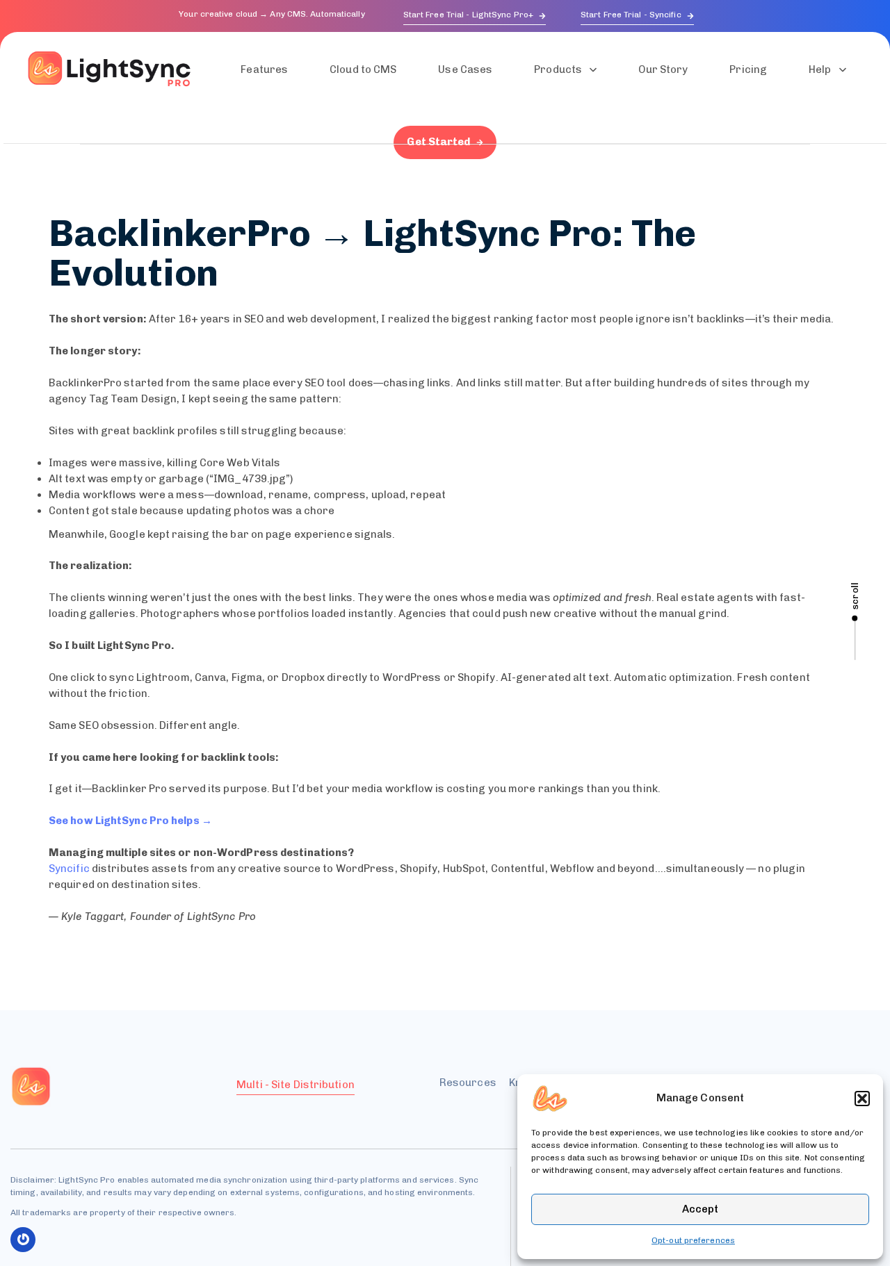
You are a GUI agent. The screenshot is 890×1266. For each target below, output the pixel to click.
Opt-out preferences (693, 1240)
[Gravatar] (22, 1239)
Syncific (69, 868)
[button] (862, 1098)
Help (820, 69)
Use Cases (465, 69)
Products (558, 69)
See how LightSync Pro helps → (130, 820)
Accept (700, 1209)
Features (264, 69)
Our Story (663, 69)
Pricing (748, 69)
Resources (467, 1082)
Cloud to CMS (363, 69)
